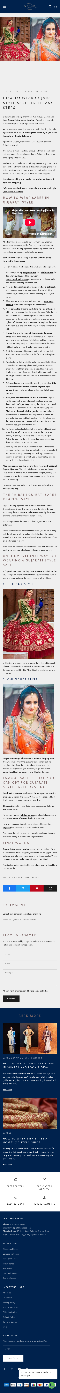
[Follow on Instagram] (11, 1368)
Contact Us (7, 1297)
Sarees (7, 1133)
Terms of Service (20, 944)
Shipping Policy (10, 1312)
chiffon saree (47, 272)
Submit (11, 998)
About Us (7, 1292)
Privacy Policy (9, 1302)
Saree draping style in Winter (22, 1058)
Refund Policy (9, 1317)
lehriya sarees (27, 815)
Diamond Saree (9, 1273)
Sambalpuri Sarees (11, 1253)
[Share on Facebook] (9, 888)
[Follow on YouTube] (27, 1368)
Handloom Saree (10, 1258)
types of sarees (20, 818)
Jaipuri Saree (8, 1263)
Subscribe (13, 1358)
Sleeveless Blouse (10, 1249)
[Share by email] (50, 888)
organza (7, 827)
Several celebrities (29, 512)
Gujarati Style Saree (37, 91)
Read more (7, 1089)
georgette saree (28, 272)
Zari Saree (7, 1268)
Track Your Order (10, 1307)
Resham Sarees (9, 1278)
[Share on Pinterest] (37, 888)
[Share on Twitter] (23, 888)
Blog (5, 1326)
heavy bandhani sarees (17, 279)
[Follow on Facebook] (4, 1368)
